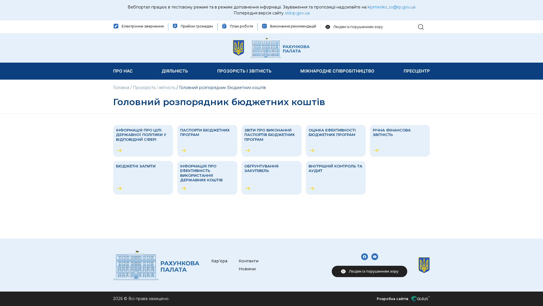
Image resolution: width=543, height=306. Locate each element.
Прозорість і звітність (154, 87)
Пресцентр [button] (417, 71)
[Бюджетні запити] (143, 178)
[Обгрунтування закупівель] (271, 178)
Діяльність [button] (175, 71)
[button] (420, 26)
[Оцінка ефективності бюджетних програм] (336, 141)
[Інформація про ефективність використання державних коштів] (207, 178)
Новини (247, 268)
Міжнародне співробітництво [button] (337, 71)
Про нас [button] (123, 71)
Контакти (248, 261)
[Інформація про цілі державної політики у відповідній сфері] (143, 141)
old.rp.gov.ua (297, 13)
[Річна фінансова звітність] (400, 141)
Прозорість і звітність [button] (244, 71)
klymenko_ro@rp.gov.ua (391, 7)
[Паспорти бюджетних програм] (207, 141)
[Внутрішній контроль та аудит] (336, 178)
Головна (121, 87)
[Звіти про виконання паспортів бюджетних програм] (271, 141)
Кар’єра (219, 261)
